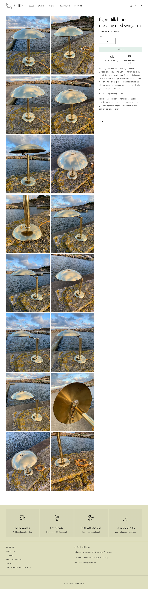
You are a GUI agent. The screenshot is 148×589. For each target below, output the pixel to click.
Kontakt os (10, 551)
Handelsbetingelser (14, 559)
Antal (100, 36)
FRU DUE (71, 583)
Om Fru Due (10, 547)
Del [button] (103, 121)
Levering (9, 555)
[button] (31, 5)
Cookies (9, 563)
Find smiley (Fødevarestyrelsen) (19, 567)
